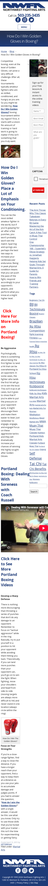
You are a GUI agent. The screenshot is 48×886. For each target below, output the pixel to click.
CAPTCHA (37, 171)
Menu (24, 27)
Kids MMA (32, 401)
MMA (42, 421)
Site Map (34, 882)
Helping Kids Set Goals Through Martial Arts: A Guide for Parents (37, 268)
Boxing (33, 313)
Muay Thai (36, 425)
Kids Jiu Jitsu (35, 393)
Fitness (33, 337)
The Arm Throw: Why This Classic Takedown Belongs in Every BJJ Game (37, 216)
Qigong (43, 449)
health (31, 346)
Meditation (34, 414)
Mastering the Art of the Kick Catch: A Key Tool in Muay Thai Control (38, 232)
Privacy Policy (22, 882)
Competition (37, 330)
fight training (36, 334)
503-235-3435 (29, 15)
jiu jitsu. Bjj (41, 352)
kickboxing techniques (37, 390)
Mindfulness (34, 418)
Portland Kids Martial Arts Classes (36, 439)
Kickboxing (36, 386)
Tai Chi (35, 463)
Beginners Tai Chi (36, 300)
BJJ (31, 304)
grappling (43, 341)
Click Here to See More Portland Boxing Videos (10, 571)
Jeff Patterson (6, 844)
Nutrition (41, 432)
